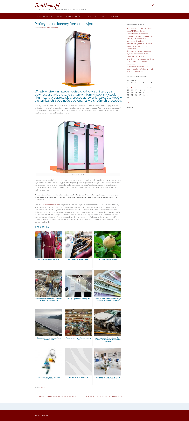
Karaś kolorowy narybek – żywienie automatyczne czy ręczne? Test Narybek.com (139, 46)
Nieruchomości (73, 16)
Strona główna (44, 16)
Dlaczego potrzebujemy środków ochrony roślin (104, 396)
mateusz (55, 27)
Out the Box (44, 415)
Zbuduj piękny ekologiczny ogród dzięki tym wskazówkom (56, 396)
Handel (43, 387)
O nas (59, 16)
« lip (128, 102)
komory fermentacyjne (51, 205)
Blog (103, 16)
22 (148, 93)
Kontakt (114, 16)
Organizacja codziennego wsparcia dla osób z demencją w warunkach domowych (140, 61)
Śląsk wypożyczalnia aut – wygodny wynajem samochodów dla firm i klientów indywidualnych (139, 53)
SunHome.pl (47, 5)
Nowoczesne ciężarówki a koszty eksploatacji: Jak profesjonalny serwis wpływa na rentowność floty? (140, 69)
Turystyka (91, 16)
